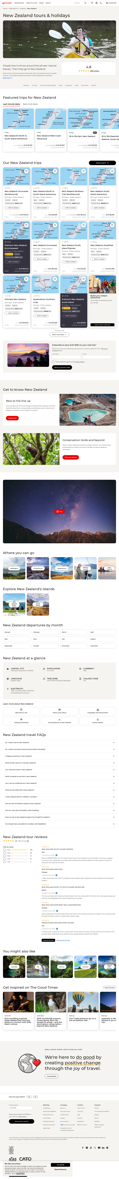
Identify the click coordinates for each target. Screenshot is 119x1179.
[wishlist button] (26, 171)
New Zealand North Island (14, 604)
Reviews (79, 1118)
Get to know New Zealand (48, 85)
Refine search (101, 163)
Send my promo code (62, 367)
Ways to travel (31, 3)
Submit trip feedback (49, 1111)
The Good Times (65, 1111)
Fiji (38, 967)
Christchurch (38, 568)
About (48, 3)
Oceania (22, 8)
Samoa (61, 967)
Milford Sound (85, 568)
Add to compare (13, 207)
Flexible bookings (48, 1121)
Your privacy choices (68, 1124)
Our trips (34, 85)
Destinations (19, 3)
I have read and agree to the (70, 362)
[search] (78, 3)
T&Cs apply (22, 1116)
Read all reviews (48, 940)
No (35, 1097)
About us (63, 1108)
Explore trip (12, 418)
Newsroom (80, 1121)
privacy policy (79, 362)
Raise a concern (82, 1124)
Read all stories (109, 987)
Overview (26, 85)
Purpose (97, 1105)
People (96, 1114)
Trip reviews (84, 85)
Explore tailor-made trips (102, 325)
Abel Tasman (109, 568)
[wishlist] (92, 3)
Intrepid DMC (64, 1114)
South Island (38, 604)
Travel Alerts (46, 1118)
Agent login (46, 1128)
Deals (41, 3)
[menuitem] (7, 3)
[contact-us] (101, 3)
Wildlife (96, 1121)
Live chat (80, 1111)
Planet (96, 1118)
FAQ (78, 1114)
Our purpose (51, 1076)
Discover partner (71, 457)
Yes (29, 1097)
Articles (93, 85)
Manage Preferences (60, 1169)
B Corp (96, 1108)
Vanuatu (86, 967)
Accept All (60, 1165)
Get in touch (81, 1108)
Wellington (14, 568)
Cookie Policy (20, 1173)
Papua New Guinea (109, 966)
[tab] (11, 104)
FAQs (76, 85)
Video (60, 85)
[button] (113, 55)
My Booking (46, 1108)
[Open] (28, 841)
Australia (14, 967)
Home (5, 8)
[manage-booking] (96, 3)
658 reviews (94, 71)
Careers (62, 1118)
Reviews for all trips (63, 940)
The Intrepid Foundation (101, 1111)
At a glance (68, 85)
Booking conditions (49, 1124)
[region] (37, 1168)
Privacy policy (64, 1121)
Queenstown (61, 568)
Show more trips (58, 334)
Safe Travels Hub (48, 1114)
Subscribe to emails (22, 1121)
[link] (16, 632)
